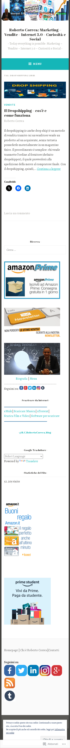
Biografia (15, 379)
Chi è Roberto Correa (33, 650)
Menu (37, 64)
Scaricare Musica (24, 411)
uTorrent (42, 411)
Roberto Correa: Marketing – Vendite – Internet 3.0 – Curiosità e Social (35, 34)
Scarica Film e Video (16, 416)
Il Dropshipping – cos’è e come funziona (25, 113)
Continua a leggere (49, 169)
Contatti (53, 650)
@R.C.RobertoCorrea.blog (35, 432)
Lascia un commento (17, 213)
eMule (8, 411)
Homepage (11, 650)
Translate (32, 461)
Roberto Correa (14, 121)
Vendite (9, 104)
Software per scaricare (45, 416)
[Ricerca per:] (35, 250)
